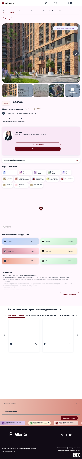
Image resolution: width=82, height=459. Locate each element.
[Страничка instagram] (70, 435)
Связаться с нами (69, 418)
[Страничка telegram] (62, 435)
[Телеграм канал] (67, 3)
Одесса (32, 113)
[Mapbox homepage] (7, 227)
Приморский (22, 113)
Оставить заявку (38, 149)
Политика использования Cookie (68, 451)
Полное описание (69, 294)
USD (6, 103)
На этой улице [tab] (32, 315)
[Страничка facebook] (66, 435)
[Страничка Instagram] (71, 3)
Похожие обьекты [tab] (16, 315)
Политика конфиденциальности (68, 448)
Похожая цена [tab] (64, 315)
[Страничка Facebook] (69, 3)
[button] (41, 209)
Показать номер (38, 144)
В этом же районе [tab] (48, 315)
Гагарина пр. (11, 113)
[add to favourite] (46, 3)
